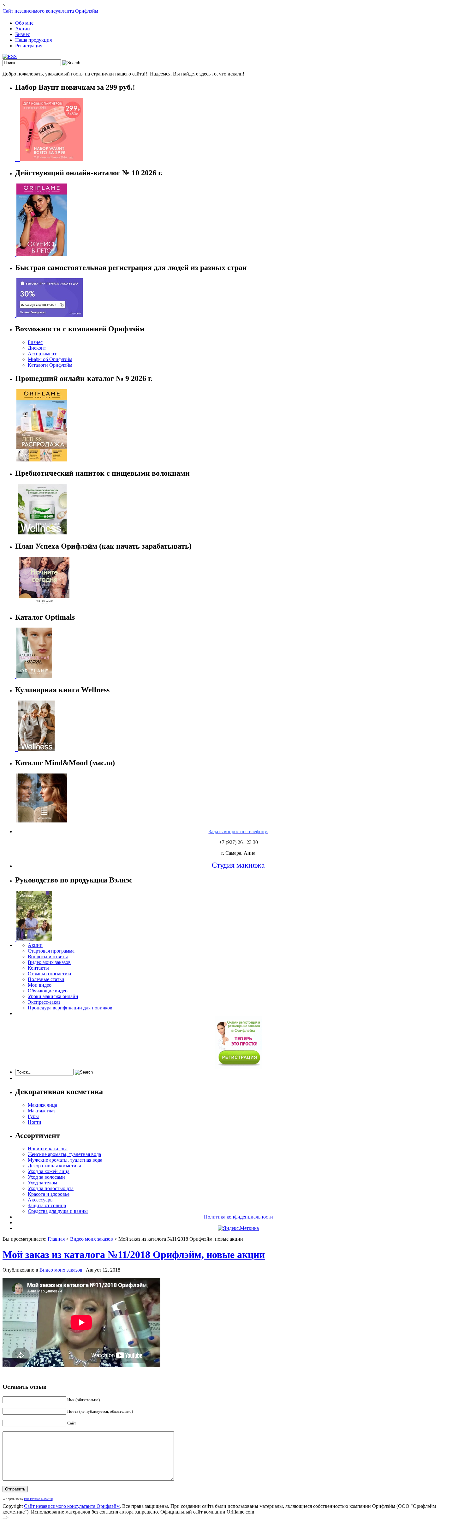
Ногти (34, 1122)
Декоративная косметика (54, 1165)
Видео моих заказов (49, 962)
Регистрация (28, 45)
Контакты (38, 968)
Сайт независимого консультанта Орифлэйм (50, 11)
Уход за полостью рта (51, 1188)
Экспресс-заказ (44, 1002)
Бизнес (22, 34)
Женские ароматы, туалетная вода (64, 1154)
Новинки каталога (48, 1148)
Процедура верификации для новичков (70, 1007)
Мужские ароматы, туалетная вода (65, 1160)
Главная (56, 1239)
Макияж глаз (41, 1110)
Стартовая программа (51, 951)
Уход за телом (42, 1182)
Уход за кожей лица (48, 1171)
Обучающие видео (48, 990)
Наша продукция (33, 40)
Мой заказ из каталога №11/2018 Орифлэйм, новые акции (134, 1254)
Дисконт (37, 348)
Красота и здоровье (48, 1194)
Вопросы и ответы (48, 956)
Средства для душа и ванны (58, 1211)
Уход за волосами (46, 1177)
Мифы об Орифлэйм (50, 359)
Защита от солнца (47, 1205)
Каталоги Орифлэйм (50, 365)
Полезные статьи (46, 979)
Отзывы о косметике (50, 973)
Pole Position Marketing (39, 1499)
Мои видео (39, 985)
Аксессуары (41, 1199)
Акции (22, 28)
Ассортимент (42, 353)
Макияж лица (42, 1105)
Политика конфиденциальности (238, 1216)
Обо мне (24, 23)
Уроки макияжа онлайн (53, 996)
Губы (33, 1116)
